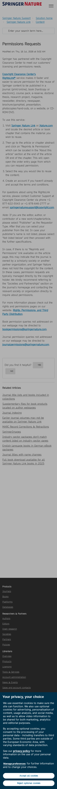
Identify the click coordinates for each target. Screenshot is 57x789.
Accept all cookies (29, 775)
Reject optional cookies (28, 783)
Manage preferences (14, 763)
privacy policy (21, 751)
